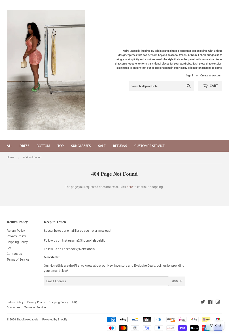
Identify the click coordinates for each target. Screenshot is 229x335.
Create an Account (211, 75)
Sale (102, 146)
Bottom (43, 146)
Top (60, 146)
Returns (120, 146)
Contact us (14, 253)
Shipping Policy (17, 242)
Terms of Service (18, 259)
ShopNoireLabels (27, 319)
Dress (24, 146)
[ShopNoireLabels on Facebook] (210, 302)
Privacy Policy (16, 236)
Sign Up (177, 281)
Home (10, 157)
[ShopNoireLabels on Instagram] (218, 302)
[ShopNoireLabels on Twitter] (203, 302)
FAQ (10, 248)
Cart (213, 86)
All (9, 146)
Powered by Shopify (54, 319)
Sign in (190, 75)
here (130, 187)
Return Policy (16, 230)
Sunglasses (81, 146)
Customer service (149, 146)
